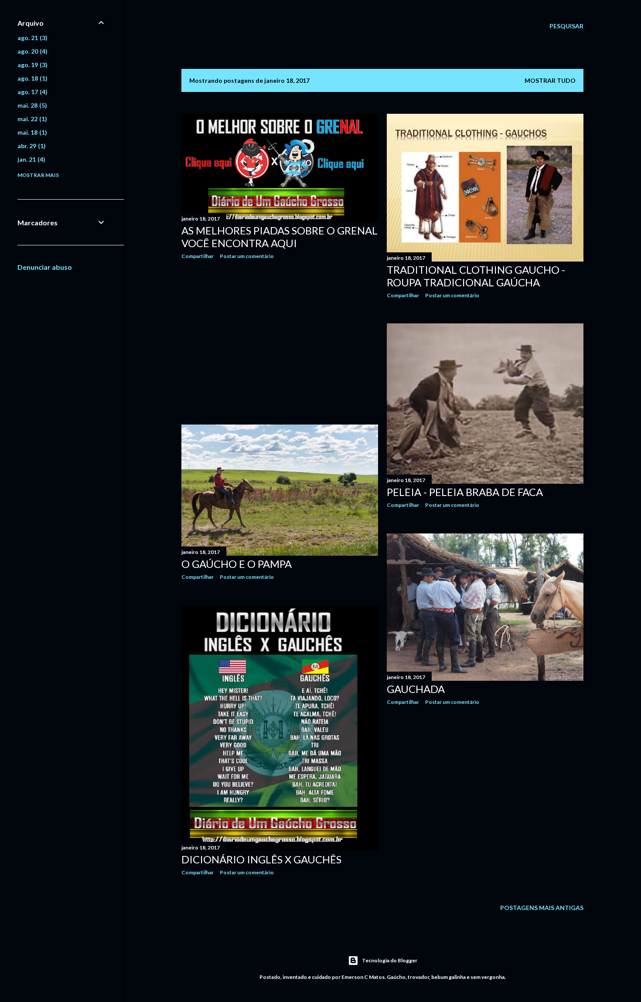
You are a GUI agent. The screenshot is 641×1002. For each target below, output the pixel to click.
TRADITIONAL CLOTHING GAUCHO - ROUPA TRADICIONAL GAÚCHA (476, 276)
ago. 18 (31, 78)
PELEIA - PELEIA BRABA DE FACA (465, 492)
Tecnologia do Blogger (389, 960)
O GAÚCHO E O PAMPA (236, 563)
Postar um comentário (247, 256)
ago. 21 (31, 37)
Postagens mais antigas (541, 907)
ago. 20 (31, 51)
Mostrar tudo (550, 80)
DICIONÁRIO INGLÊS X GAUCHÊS (261, 859)
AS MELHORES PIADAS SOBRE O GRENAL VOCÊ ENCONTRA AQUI (279, 236)
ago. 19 (31, 64)
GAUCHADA (416, 689)
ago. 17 (31, 91)
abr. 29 (30, 145)
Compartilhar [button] (197, 256)
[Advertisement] (279, 342)
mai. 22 (31, 118)
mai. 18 (31, 132)
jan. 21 (30, 159)
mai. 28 (31, 105)
